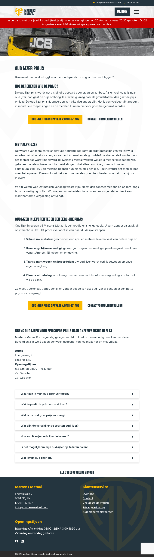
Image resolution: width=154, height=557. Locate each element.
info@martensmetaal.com (108, 3)
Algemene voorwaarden (98, 512)
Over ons (88, 494)
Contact (88, 498)
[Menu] (136, 12)
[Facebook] (16, 541)
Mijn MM (122, 12)
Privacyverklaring (94, 507)
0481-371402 (133, 3)
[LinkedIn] (22, 541)
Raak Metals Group (63, 554)
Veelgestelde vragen (96, 503)
